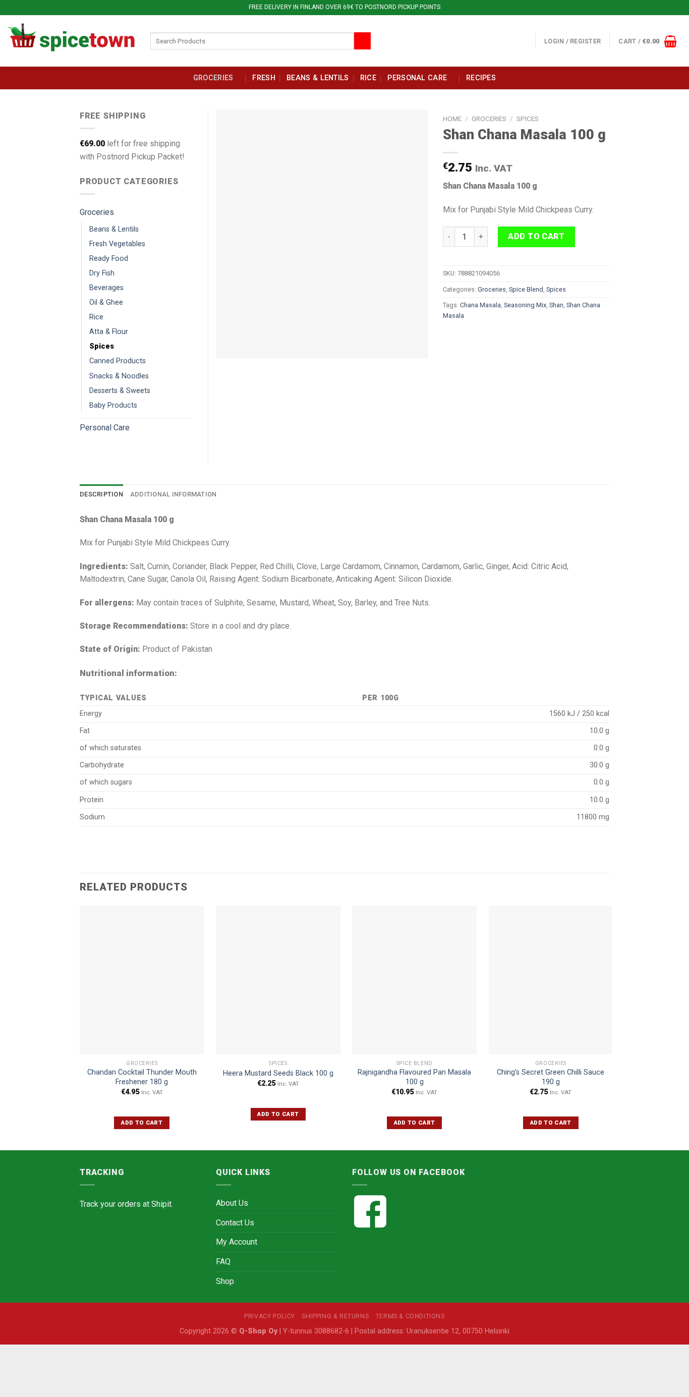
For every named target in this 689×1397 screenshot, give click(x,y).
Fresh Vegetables (117, 244)
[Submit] (362, 40)
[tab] (101, 494)
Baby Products (113, 405)
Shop (225, 1281)
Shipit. (162, 1204)
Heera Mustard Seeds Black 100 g (278, 1073)
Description (101, 494)
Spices (527, 119)
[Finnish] (513, 39)
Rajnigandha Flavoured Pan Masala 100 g (414, 1077)
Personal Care (417, 78)
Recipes (481, 78)
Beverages (106, 288)
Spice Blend (526, 289)
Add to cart (536, 236)
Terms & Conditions (410, 1316)
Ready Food (108, 258)
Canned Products (117, 361)
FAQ (223, 1261)
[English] (501, 39)
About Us (232, 1203)
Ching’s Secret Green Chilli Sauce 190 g (550, 1077)
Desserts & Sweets (119, 390)
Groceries (213, 78)
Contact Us (235, 1222)
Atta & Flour (108, 331)
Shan (556, 305)
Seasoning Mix (525, 305)
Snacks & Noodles (119, 376)
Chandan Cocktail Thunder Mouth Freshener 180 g (142, 1077)
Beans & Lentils (317, 78)
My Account (236, 1242)
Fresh (263, 78)
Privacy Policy (269, 1316)
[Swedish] (525, 39)
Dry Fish (101, 273)
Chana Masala (480, 305)
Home (452, 119)
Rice (368, 78)
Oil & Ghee (106, 302)
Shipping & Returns (335, 1316)
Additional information (173, 494)
